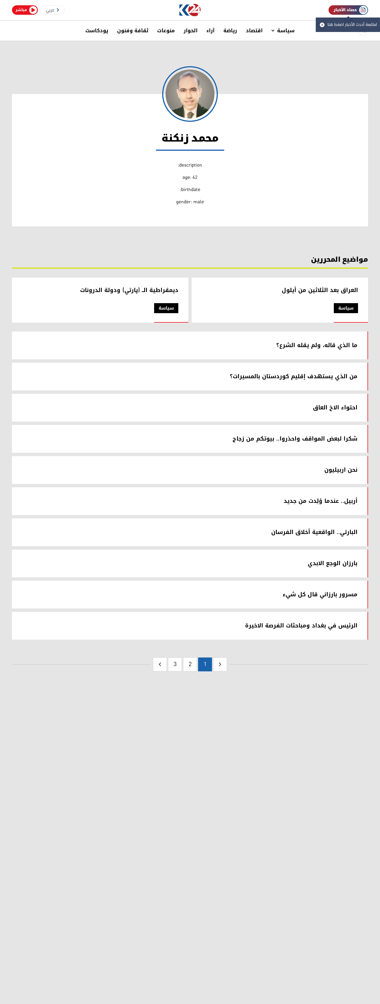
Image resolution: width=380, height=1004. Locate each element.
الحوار (191, 30)
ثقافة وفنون (132, 30)
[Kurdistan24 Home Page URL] (190, 10)
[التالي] (160, 664)
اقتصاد (254, 30)
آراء (210, 30)
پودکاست (96, 30)
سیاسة (286, 30)
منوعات (166, 30)
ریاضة (230, 30)
